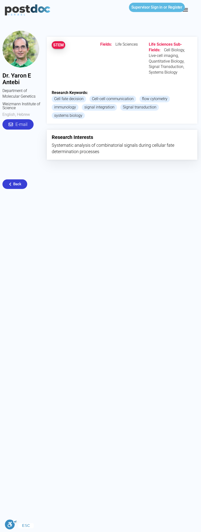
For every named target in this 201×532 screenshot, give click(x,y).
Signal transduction (139, 107)
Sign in (147, 7)
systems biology (68, 115)
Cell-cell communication (113, 98)
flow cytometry (154, 98)
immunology (65, 107)
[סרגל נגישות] (11, 525)
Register (175, 7)
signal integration (99, 107)
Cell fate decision (69, 98)
